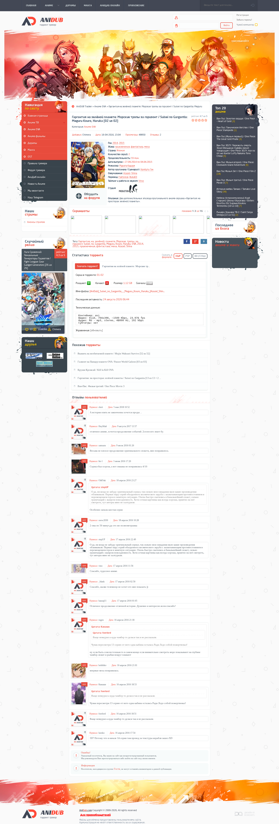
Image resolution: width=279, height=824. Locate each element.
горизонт (78, 243)
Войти (226, 25)
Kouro (119, 243)
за (137, 241)
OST (30, 156)
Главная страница (38, 115)
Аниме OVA (34, 129)
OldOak (102, 480)
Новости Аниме (36, 183)
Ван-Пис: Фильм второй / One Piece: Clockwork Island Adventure (235, 163)
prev (257, 124)
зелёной (99, 241)
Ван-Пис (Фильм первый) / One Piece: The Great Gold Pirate (236, 137)
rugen (101, 620)
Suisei (87, 243)
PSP (187, 256)
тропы (130, 241)
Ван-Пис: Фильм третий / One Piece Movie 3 (235, 181)
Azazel (126, 173)
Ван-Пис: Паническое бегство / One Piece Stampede (235, 129)
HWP (178, 256)
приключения (122, 146)
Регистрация (242, 15)
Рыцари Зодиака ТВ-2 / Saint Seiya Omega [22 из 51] (235, 213)
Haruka (127, 243)
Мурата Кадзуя (127, 165)
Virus (141, 181)
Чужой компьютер (245, 25)
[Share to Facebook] (187, 241)
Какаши (102, 684)
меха (147, 146)
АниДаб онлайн (36, 177)
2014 (115, 143)
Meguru (110, 243)
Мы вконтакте (36, 190)
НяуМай (103, 426)
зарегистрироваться (111, 758)
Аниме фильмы (36, 136)
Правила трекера (37, 163)
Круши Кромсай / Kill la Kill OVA (95, 369)
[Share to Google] (195, 241)
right (207, 211)
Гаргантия (84, 241)
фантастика (137, 146)
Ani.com (85, 810)
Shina (134, 173)
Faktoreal (123, 177)
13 (31, 329)
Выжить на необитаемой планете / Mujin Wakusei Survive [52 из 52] (114, 353)
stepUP (102, 539)
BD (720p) (200, 256)
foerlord (102, 713)
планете (110, 241)
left (205, 211)
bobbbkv (102, 665)
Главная (29, 795)
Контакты (47, 790)
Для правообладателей (95, 815)
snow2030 (103, 520)
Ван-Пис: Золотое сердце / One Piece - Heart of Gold (236, 120)
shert (101, 407)
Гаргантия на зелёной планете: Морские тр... (126, 266)
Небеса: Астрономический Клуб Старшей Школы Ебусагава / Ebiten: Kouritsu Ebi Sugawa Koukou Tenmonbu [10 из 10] (235, 202)
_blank (102, 581)
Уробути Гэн (146, 169)
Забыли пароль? (244, 20)
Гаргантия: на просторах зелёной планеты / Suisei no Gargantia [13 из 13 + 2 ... (119, 378)
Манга (31, 149)
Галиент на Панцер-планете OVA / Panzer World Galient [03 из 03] (112, 361)
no (92, 243)
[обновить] (96, 330)
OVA (134, 243)
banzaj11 (102, 600)
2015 (121, 143)
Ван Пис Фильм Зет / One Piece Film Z (236, 172)
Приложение (126, 792)
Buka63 (133, 177)
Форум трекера (36, 170)
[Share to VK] (204, 241)
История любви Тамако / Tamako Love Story (236, 190)
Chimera (86, 134)
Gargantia (100, 243)
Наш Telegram (35, 197)
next (257, 119)
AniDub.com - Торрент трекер (42, 21)
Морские (121, 241)
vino (100, 566)
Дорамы (32, 143)
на (92, 241)
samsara (102, 445)
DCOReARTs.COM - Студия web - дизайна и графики (245, 813)
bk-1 (101, 461)
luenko (102, 733)
